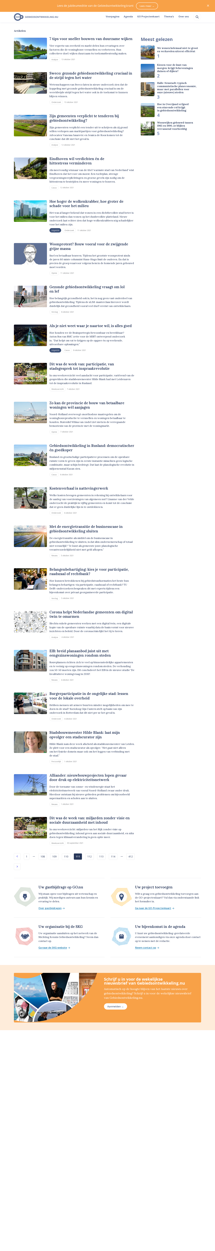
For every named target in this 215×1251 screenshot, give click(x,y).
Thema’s (169, 16)
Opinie (54, 273)
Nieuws (54, 555)
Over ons (183, 16)
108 (43, 856)
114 (113, 856)
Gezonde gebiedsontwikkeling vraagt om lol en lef (87, 289)
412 (130, 856)
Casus (54, 187)
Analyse (54, 59)
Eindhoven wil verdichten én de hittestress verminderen (76, 161)
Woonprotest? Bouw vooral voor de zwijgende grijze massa (88, 246)
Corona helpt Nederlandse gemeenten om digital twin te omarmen (91, 614)
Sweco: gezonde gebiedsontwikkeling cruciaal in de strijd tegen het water (90, 75)
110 (66, 856)
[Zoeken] (197, 17)
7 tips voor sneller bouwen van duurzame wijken (91, 39)
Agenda (128, 16)
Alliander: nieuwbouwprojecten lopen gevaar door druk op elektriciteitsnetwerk (88, 777)
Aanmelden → (115, 1006)
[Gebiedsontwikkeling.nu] (58, 17)
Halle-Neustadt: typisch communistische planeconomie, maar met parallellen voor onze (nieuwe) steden (176, 87)
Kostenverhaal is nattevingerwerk (78, 488)
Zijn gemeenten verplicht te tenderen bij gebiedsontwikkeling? (84, 118)
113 (101, 856)
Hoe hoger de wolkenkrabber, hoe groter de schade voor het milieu (86, 203)
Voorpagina (112, 16)
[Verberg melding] (208, 6)
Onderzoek (56, 102)
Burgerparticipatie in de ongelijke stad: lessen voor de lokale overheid (88, 695)
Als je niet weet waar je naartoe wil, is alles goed (90, 326)
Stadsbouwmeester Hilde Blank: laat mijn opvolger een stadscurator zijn (84, 734)
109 (54, 856)
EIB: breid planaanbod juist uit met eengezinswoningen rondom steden (80, 653)
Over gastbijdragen (50, 908)
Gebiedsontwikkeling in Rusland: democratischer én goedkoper (91, 447)
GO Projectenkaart (148, 16)
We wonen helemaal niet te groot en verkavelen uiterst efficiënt (177, 49)
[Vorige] (17, 856)
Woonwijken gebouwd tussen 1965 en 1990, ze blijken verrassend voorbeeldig (175, 126)
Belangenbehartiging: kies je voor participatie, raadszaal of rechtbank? (89, 571)
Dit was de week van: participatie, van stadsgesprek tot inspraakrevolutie (81, 366)
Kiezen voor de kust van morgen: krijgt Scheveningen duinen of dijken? (175, 68)
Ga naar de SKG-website (52, 947)
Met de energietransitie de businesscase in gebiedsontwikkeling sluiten (86, 528)
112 (89, 856)
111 (78, 856)
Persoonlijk (56, 761)
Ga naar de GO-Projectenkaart (153, 908)
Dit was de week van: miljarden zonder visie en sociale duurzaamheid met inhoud (89, 820)
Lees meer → (147, 6)
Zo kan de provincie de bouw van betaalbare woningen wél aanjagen (86, 405)
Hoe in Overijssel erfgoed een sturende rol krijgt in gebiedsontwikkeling (173, 107)
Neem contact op (145, 947)
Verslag (54, 312)
